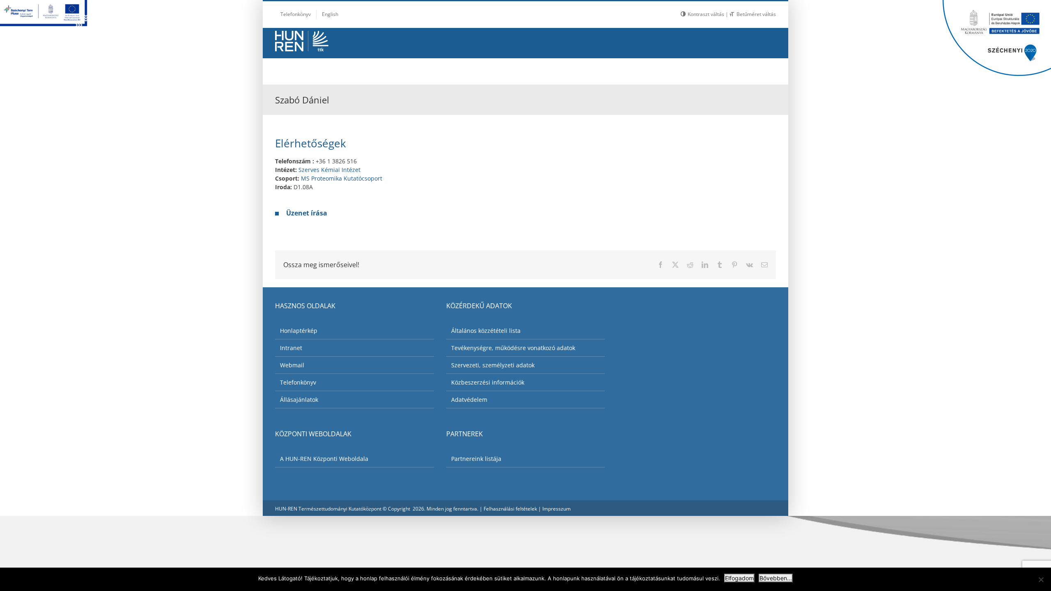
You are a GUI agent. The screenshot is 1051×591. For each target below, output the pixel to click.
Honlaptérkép (298, 330)
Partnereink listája (476, 459)
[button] (756, 69)
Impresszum (556, 508)
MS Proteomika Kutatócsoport (341, 178)
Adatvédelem (469, 399)
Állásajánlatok (299, 399)
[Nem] (1041, 579)
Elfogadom (739, 578)
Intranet (291, 348)
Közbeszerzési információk (487, 382)
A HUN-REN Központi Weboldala (324, 459)
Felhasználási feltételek (510, 508)
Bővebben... (776, 578)
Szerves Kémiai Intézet (329, 170)
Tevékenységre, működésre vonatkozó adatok (513, 348)
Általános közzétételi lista (486, 330)
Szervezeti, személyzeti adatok (493, 365)
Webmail (292, 365)
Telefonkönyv (298, 382)
